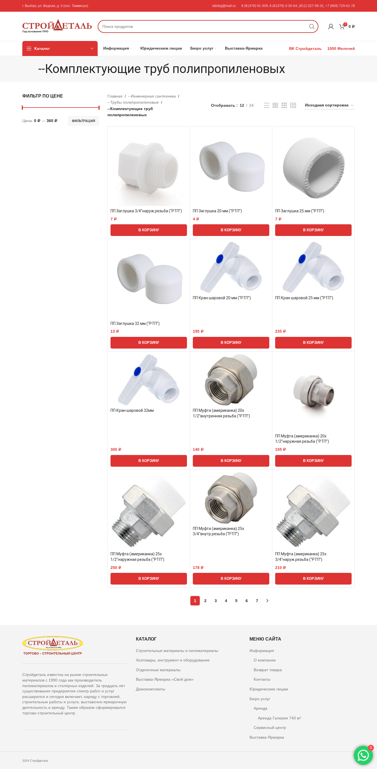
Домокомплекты (150, 689)
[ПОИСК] (312, 26)
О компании (265, 660)
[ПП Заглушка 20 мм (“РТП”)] (231, 167)
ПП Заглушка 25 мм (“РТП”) (299, 211)
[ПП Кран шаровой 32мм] (149, 379)
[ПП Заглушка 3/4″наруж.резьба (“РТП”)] (149, 167)
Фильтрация (83, 121)
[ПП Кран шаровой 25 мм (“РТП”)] (313, 267)
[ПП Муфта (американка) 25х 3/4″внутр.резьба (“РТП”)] (231, 498)
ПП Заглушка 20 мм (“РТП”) (217, 211)
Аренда (260, 708)
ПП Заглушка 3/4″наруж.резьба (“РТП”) (146, 211)
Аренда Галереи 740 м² (279, 718)
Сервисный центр (270, 727)
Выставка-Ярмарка (266, 737)
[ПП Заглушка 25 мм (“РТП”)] (313, 167)
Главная (115, 96)
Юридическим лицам (268, 689)
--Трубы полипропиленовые (133, 102)
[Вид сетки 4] (293, 105)
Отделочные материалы (158, 670)
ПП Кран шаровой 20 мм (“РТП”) (222, 298)
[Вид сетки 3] (284, 105)
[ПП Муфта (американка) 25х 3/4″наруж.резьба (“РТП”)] (313, 511)
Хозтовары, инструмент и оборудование (173, 660)
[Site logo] (57, 26)
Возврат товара (268, 670)
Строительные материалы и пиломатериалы (177, 650)
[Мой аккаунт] (331, 26)
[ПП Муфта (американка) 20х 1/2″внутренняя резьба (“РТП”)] (231, 379)
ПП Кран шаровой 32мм (132, 410)
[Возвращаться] (31, 68)
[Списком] (266, 105)
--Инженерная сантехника (152, 96)
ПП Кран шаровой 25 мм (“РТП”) (304, 298)
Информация (261, 650)
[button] (149, 230)
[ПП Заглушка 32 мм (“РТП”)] (149, 280)
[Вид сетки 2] (275, 105)
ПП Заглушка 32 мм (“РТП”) (135, 323)
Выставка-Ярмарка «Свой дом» (165, 679)
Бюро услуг (259, 699)
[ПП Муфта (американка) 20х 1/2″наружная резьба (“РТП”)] (313, 392)
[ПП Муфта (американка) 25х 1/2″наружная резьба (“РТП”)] (149, 511)
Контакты (262, 679)
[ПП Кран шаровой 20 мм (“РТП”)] (231, 267)
